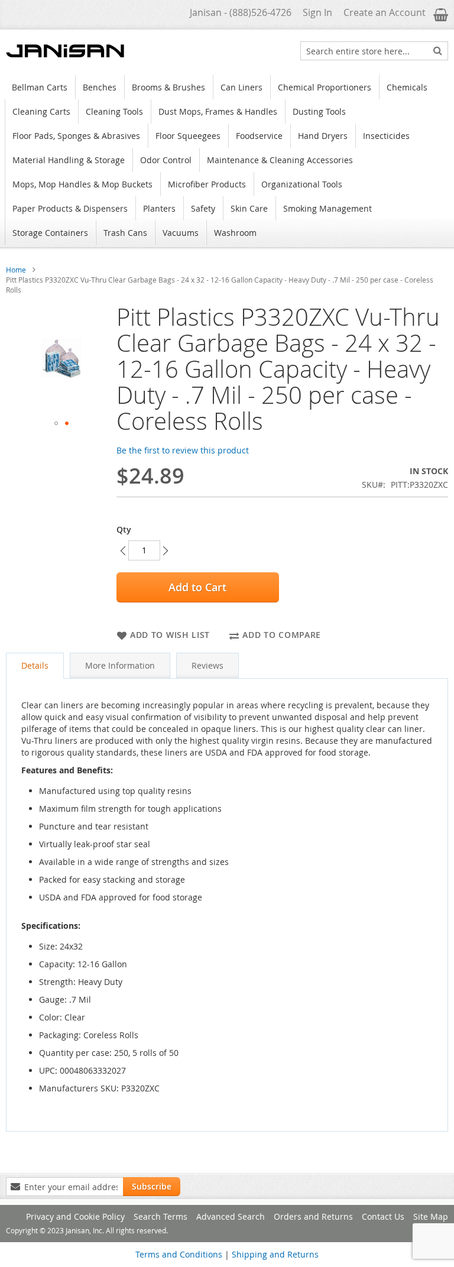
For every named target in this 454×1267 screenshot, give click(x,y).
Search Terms (160, 1216)
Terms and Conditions (178, 1254)
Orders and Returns (313, 1216)
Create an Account (384, 12)
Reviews (207, 665)
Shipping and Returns (275, 1254)
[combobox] (374, 50)
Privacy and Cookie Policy (75, 1216)
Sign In (317, 12)
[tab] (35, 666)
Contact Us (383, 1216)
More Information (120, 665)
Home (16, 269)
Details (34, 665)
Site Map (430, 1216)
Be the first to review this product (182, 450)
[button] (56, 423)
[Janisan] (65, 50)
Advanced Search (230, 1216)
